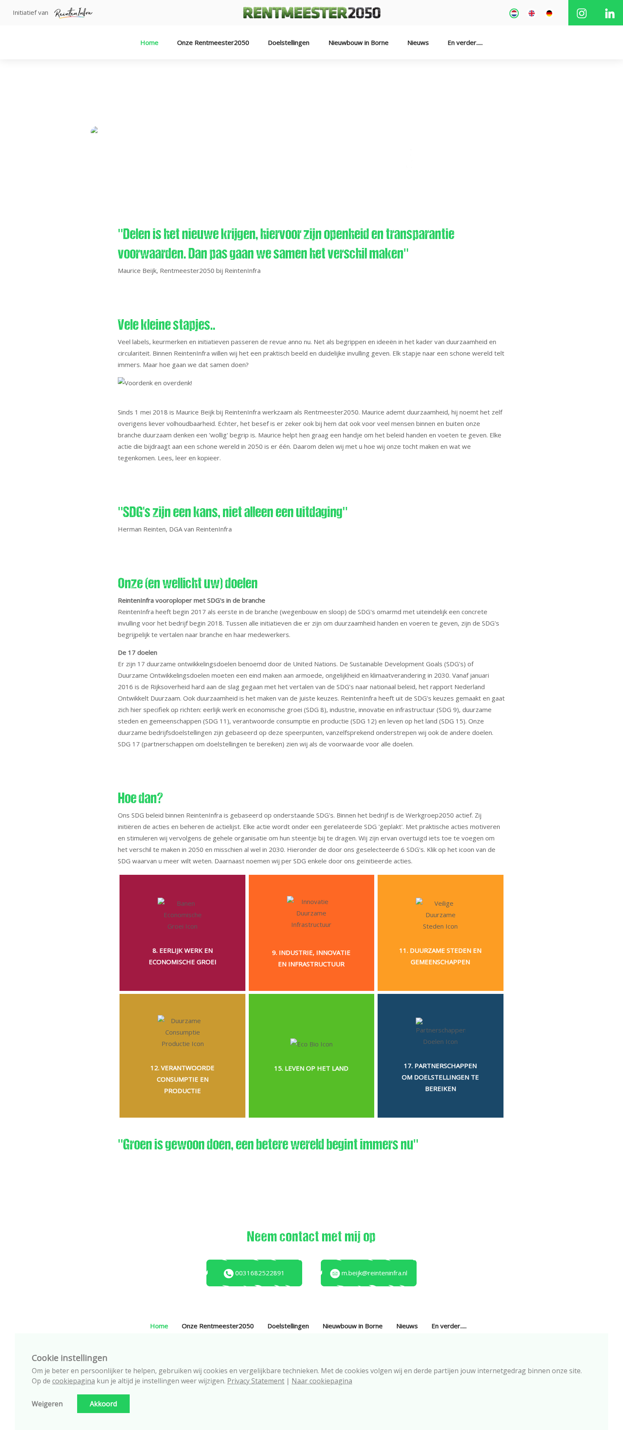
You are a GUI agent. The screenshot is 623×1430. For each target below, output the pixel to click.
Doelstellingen (288, 42)
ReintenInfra (243, 412)
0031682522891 (259, 1273)
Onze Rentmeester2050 (213, 42)
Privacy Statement (255, 1380)
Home (149, 42)
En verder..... (465, 42)
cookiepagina (73, 1380)
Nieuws (418, 42)
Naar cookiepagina (322, 1380)
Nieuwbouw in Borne (358, 42)
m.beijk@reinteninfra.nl (373, 1273)
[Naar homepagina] (311, 12)
